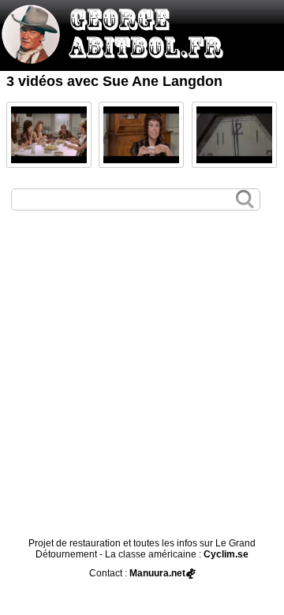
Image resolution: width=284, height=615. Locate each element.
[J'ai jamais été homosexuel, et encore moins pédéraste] (49, 134)
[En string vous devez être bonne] (141, 134)
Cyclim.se (226, 554)
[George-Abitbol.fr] (118, 56)
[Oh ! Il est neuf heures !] (234, 134)
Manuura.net (157, 573)
